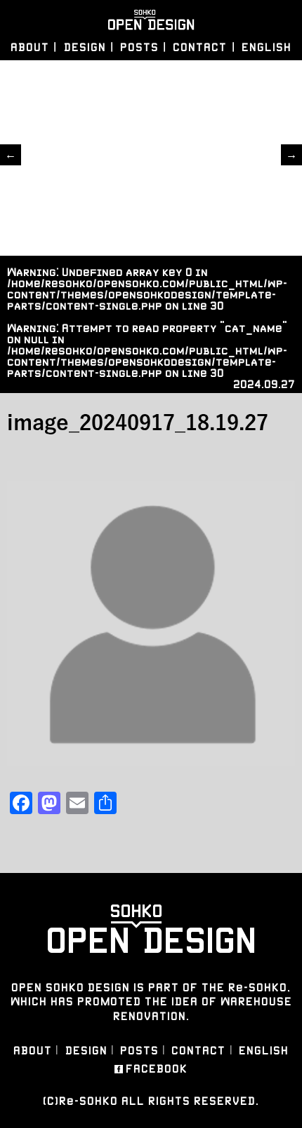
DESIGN (85, 47)
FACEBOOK (157, 1069)
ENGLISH (266, 47)
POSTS (139, 47)
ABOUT (30, 47)
